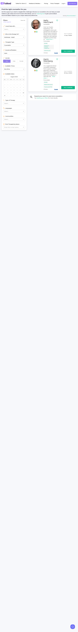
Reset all (23, 20)
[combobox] (12, 29)
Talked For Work (20, 3)
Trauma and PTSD (48, 86)
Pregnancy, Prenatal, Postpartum (46, 47)
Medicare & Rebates (34, 3)
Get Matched (72, 3)
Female (21, 61)
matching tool (40, 13)
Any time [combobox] (7, 69)
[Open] (23, 29)
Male (14, 61)
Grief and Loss (47, 50)
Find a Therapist (54, 3)
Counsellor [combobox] (7, 45)
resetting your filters (42, 98)
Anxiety (45, 43)
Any (7, 61)
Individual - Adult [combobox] (9, 37)
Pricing (46, 3)
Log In (63, 3)
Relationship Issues (48, 84)
